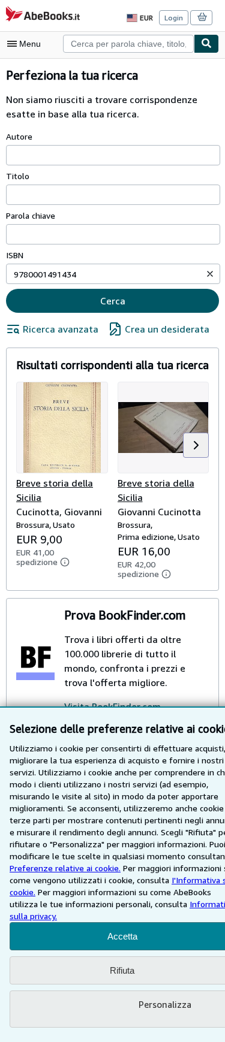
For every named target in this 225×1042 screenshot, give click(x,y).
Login (173, 17)
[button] (210, 273)
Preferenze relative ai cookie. (65, 868)
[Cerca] (206, 44)
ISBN (14, 255)
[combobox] (128, 44)
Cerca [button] (112, 301)
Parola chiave (30, 215)
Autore (19, 136)
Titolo (17, 176)
